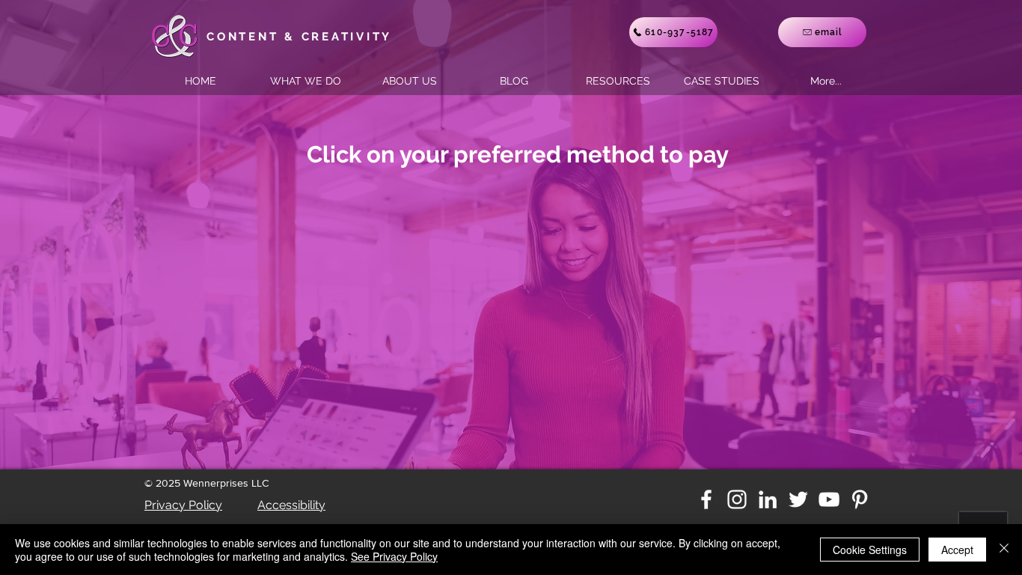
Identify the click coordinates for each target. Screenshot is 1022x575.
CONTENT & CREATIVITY (299, 36)
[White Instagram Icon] (737, 499)
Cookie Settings (870, 549)
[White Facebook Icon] (706, 499)
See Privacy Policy (394, 556)
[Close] (1004, 549)
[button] (722, 81)
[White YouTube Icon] (829, 499)
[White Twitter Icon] (798, 499)
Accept (957, 549)
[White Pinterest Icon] (859, 499)
